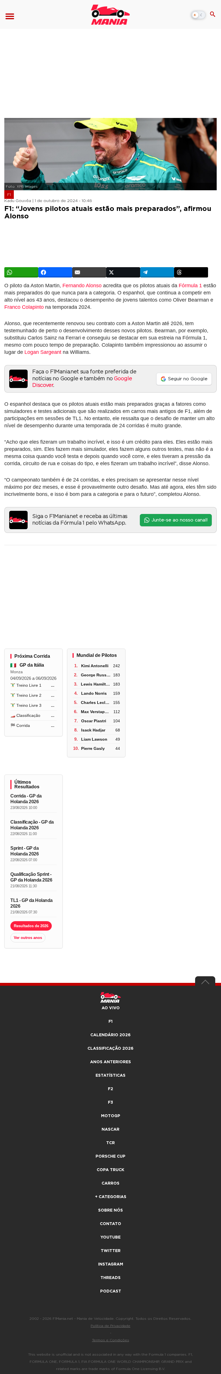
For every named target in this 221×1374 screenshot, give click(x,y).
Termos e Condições (110, 1340)
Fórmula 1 (190, 285)
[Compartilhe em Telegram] (157, 272)
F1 (9, 195)
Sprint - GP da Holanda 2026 (24, 851)
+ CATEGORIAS (110, 1197)
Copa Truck (110, 1170)
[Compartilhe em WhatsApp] (21, 272)
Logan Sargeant (42, 352)
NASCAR (110, 1129)
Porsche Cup (110, 1156)
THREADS (110, 1278)
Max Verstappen (96, 711)
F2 (110, 1089)
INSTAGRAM (110, 1264)
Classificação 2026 (110, 1049)
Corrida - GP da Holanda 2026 (26, 798)
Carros (110, 1183)
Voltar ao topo (205, 983)
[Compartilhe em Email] (89, 272)
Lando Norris (94, 693)
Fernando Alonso (82, 285)
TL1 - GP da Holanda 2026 (31, 903)
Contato (110, 1224)
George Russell (96, 675)
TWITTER (111, 1251)
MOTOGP (110, 1116)
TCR (110, 1143)
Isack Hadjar (93, 730)
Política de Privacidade (110, 1326)
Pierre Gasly (93, 748)
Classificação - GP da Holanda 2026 (32, 825)
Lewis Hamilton (96, 684)
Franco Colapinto (24, 307)
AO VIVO (111, 1008)
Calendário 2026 (110, 1035)
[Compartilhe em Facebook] (55, 272)
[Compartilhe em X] (123, 272)
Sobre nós (110, 1210)
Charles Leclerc (96, 702)
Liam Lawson (94, 739)
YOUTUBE (110, 1237)
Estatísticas (110, 1076)
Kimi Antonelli (94, 665)
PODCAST (110, 1291)
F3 (110, 1103)
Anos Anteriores (110, 1062)
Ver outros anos (28, 938)
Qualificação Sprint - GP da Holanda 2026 (31, 877)
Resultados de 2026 (31, 926)
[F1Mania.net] (110, 14)
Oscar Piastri (93, 721)
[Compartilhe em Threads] (191, 272)
